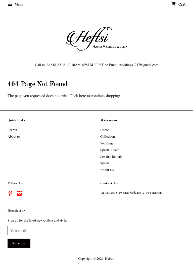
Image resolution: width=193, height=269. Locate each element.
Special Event (109, 149)
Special (105, 163)
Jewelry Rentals (111, 156)
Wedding (106, 143)
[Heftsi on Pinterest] (10, 194)
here (82, 95)
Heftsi (109, 258)
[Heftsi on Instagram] (19, 194)
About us (14, 136)
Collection (107, 136)
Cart (181, 4)
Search (12, 130)
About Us (107, 170)
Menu (18, 4)
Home (104, 130)
